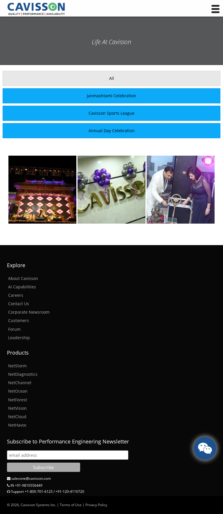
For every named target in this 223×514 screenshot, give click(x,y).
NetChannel (19, 382)
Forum (14, 329)
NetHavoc (17, 425)
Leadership (19, 337)
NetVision (17, 408)
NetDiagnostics (22, 374)
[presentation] (111, 78)
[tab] (111, 78)
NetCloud (17, 416)
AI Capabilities (22, 287)
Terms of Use (71, 504)
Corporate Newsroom (29, 312)
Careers (15, 295)
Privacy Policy (96, 504)
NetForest (17, 399)
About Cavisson (23, 278)
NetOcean (18, 391)
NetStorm (17, 366)
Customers (18, 320)
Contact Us (18, 303)
